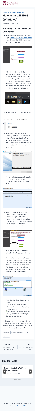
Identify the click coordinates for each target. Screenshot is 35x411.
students (6, 336)
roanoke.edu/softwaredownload (21, 38)
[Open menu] (31, 3)
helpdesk (6, 23)
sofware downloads (17, 332)
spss (26, 332)
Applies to (6, 12)
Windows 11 (20, 12)
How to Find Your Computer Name (8, 347)
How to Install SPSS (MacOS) (26, 347)
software (6, 332)
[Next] (30, 371)
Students (13, 12)
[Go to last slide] (4, 371)
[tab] (14, 379)
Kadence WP (21, 406)
